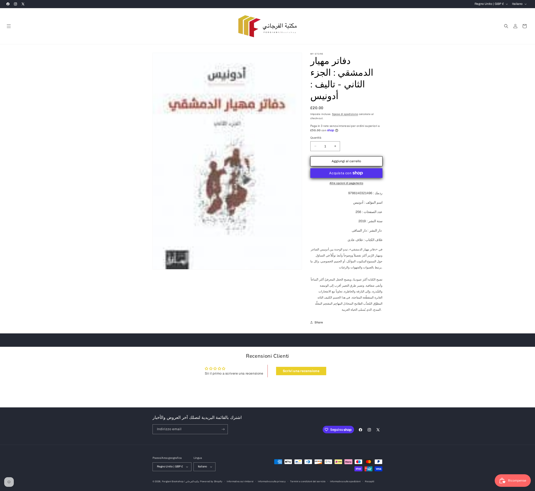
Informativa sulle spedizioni (345, 481)
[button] (8, 26)
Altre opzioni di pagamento (346, 183)
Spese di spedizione (345, 114)
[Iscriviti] (223, 429)
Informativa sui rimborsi (240, 481)
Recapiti (369, 481)
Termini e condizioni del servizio (308, 481)
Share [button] (319, 322)
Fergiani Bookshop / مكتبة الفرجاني (180, 481)
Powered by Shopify (211, 481)
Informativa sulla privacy (272, 481)
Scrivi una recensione (301, 371)
